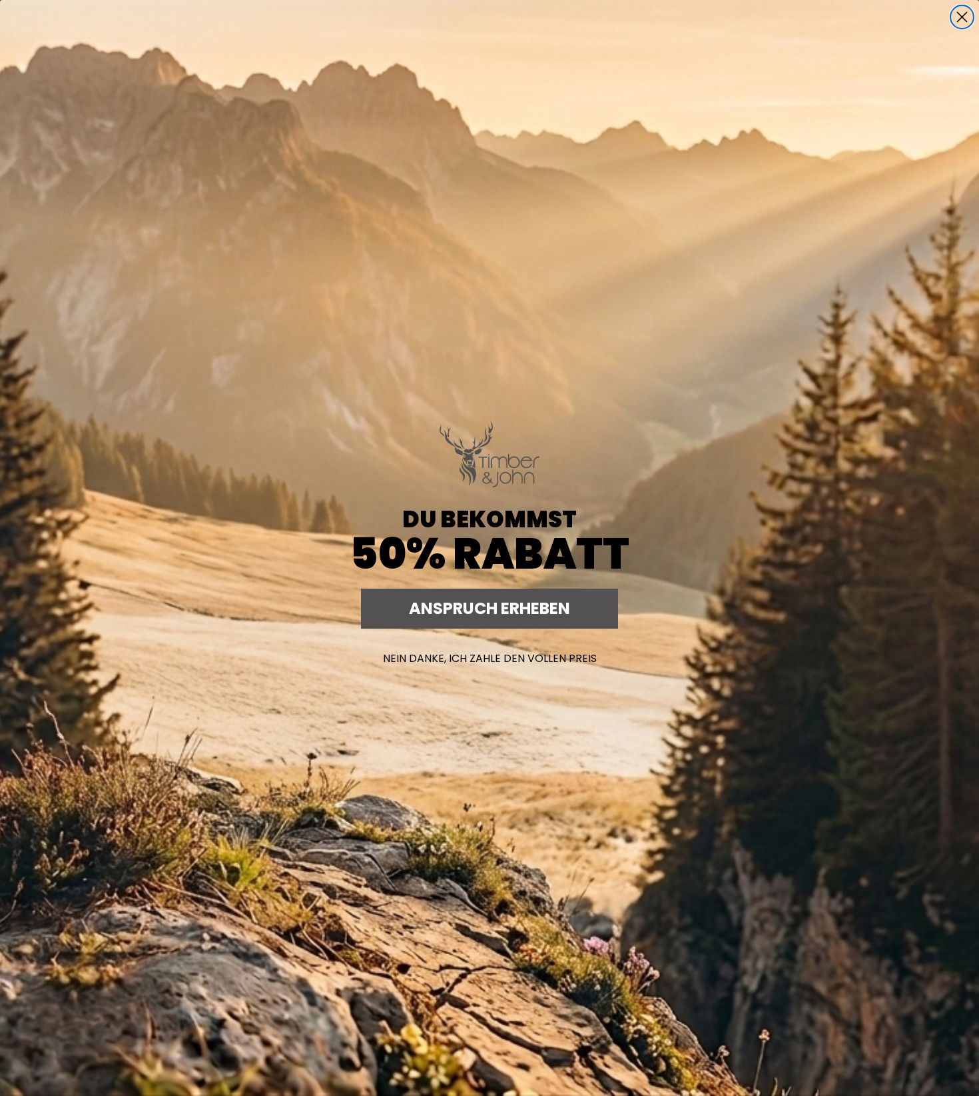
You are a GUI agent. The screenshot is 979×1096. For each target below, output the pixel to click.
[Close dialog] (962, 17)
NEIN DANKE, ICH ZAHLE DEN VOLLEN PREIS (490, 658)
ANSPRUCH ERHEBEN (489, 608)
